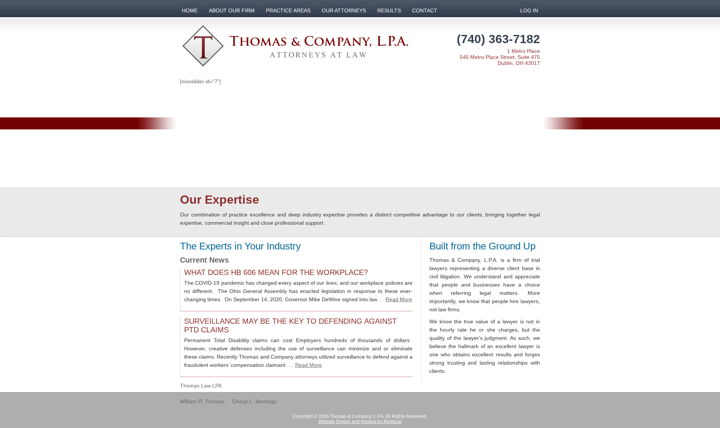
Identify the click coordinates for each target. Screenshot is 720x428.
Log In (529, 11)
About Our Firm (232, 11)
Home (190, 11)
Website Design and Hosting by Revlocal (360, 421)
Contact (424, 11)
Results (389, 11)
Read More (399, 299)
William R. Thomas (202, 401)
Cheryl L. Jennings (254, 401)
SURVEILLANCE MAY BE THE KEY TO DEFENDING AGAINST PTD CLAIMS (290, 325)
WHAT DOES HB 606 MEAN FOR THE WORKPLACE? (276, 272)
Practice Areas (288, 11)
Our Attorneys (344, 11)
